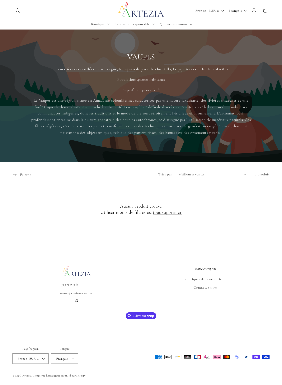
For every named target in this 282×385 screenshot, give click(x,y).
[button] (17, 10)
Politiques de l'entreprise (203, 279)
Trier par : (166, 174)
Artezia (26, 375)
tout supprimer (167, 212)
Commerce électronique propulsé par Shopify (59, 375)
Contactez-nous (206, 287)
